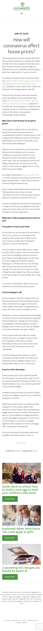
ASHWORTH (21, 6)
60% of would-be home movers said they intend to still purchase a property (20, 102)
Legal (24, 620)
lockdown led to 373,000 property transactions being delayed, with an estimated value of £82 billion (21, 83)
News (35, 451)
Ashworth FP (16, 620)
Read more (10, 499)
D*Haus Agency (21, 622)
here (21, 597)
